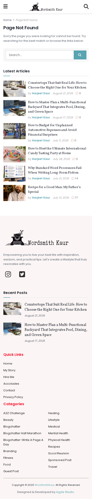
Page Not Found (26, 20)
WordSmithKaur (44, 485)
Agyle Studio (65, 492)
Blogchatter (11, 426)
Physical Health (59, 440)
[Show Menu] (5, 6)
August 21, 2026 (63, 93)
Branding (10, 451)
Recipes (54, 446)
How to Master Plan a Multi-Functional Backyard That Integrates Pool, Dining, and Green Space (57, 107)
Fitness (8, 458)
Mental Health (58, 433)
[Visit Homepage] (46, 6)
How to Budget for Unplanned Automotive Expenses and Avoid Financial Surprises (52, 130)
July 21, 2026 (61, 178)
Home (7, 20)
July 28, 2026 (61, 159)
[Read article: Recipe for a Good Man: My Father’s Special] (14, 193)
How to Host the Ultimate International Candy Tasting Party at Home (57, 151)
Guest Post (11, 471)
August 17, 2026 (63, 117)
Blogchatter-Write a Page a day (23, 442)
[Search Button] (86, 6)
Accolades (11, 384)
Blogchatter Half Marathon (22, 433)
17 (76, 197)
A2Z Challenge (14, 413)
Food (7, 464)
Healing (53, 413)
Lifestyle (54, 420)
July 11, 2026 (60, 140)
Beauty (8, 420)
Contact (9, 390)
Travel (52, 467)
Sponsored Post (59, 460)
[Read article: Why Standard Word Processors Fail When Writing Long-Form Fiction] (14, 174)
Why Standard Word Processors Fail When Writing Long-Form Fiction (55, 170)
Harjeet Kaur (41, 93)
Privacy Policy (13, 397)
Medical (54, 426)
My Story (9, 370)
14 (76, 178)
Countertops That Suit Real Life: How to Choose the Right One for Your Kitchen (57, 85)
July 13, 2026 (61, 197)
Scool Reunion (58, 453)
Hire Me (8, 377)
